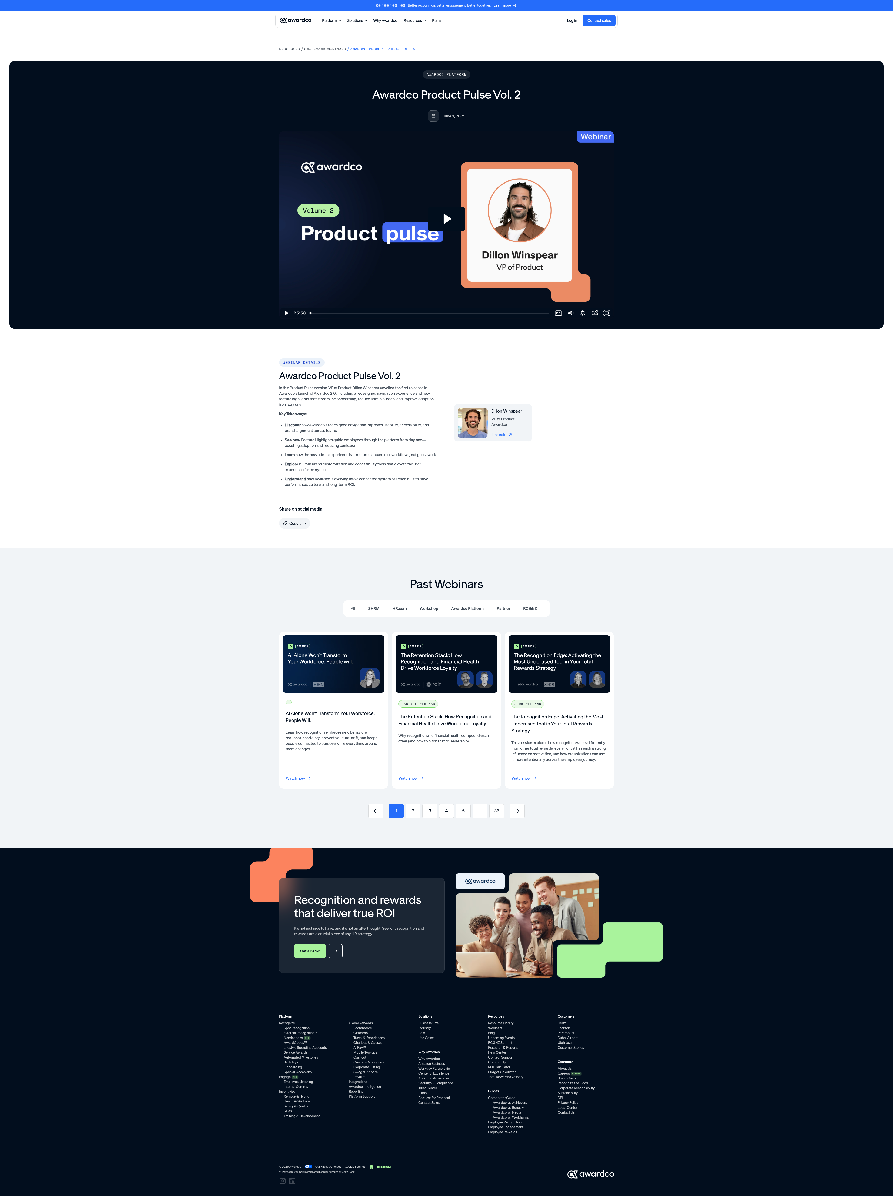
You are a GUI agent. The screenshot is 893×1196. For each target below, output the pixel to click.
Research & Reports (503, 1048)
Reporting (356, 1091)
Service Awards (295, 1052)
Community (497, 1062)
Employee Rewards (502, 1132)
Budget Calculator (502, 1072)
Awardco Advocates (433, 1078)
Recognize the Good (573, 1083)
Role (421, 1033)
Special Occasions (298, 1072)
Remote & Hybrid (297, 1096)
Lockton (564, 1028)
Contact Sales (429, 1103)
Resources (413, 20)
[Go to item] (333, 710)
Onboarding (293, 1067)
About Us (565, 1068)
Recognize (287, 1023)
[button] (380, 1167)
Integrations (358, 1082)
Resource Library (500, 1023)
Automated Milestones (301, 1057)
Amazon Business (431, 1064)
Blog (491, 1033)
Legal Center (567, 1108)
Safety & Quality (296, 1106)
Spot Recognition (297, 1028)
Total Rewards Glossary (505, 1077)
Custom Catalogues (368, 1062)
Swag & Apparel (365, 1072)
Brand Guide (567, 1078)
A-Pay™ (359, 1048)
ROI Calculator (499, 1067)
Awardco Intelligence (365, 1087)
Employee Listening (298, 1082)
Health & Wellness (297, 1101)
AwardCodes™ (295, 1043)
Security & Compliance (435, 1083)
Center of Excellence (433, 1073)
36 (497, 811)
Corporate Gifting (366, 1067)
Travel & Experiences (369, 1038)
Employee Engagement (505, 1127)
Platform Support (362, 1096)
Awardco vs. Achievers (510, 1103)
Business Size (428, 1023)
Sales (288, 1111)
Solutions (355, 20)
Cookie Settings (355, 1166)
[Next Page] (517, 811)
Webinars (495, 1028)
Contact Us (566, 1112)
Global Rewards (361, 1023)
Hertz (562, 1023)
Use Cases (426, 1038)
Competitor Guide (501, 1098)
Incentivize (287, 1091)
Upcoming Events (501, 1038)
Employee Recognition (505, 1122)
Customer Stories (571, 1048)
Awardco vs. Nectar (508, 1112)
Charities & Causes (367, 1043)
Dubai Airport (568, 1038)
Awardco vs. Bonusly (508, 1108)
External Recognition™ (300, 1033)
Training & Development (302, 1116)
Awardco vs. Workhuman (511, 1117)
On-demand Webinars (325, 49)
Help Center (497, 1052)
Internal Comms (296, 1087)
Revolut (359, 1077)
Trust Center (427, 1088)
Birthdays (291, 1062)
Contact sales (599, 20)
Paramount (566, 1033)
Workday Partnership (434, 1068)
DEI (560, 1098)
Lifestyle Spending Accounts (305, 1048)
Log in (572, 20)
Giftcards (360, 1033)
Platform (329, 20)
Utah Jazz (565, 1043)
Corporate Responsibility (576, 1088)
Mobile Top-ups (365, 1052)
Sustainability (568, 1093)
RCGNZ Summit (500, 1043)
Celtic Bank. (348, 1171)
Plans (436, 20)
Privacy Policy (568, 1103)
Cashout (359, 1057)
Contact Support (500, 1057)
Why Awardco (385, 20)
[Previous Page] (375, 811)
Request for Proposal (434, 1098)
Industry (424, 1028)
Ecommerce (362, 1028)
